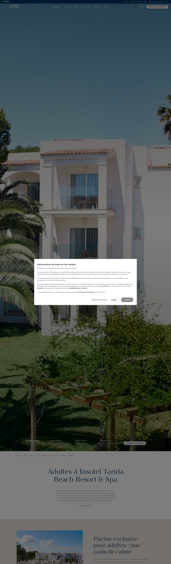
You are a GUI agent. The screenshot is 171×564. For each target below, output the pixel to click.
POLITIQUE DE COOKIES (85, 292)
